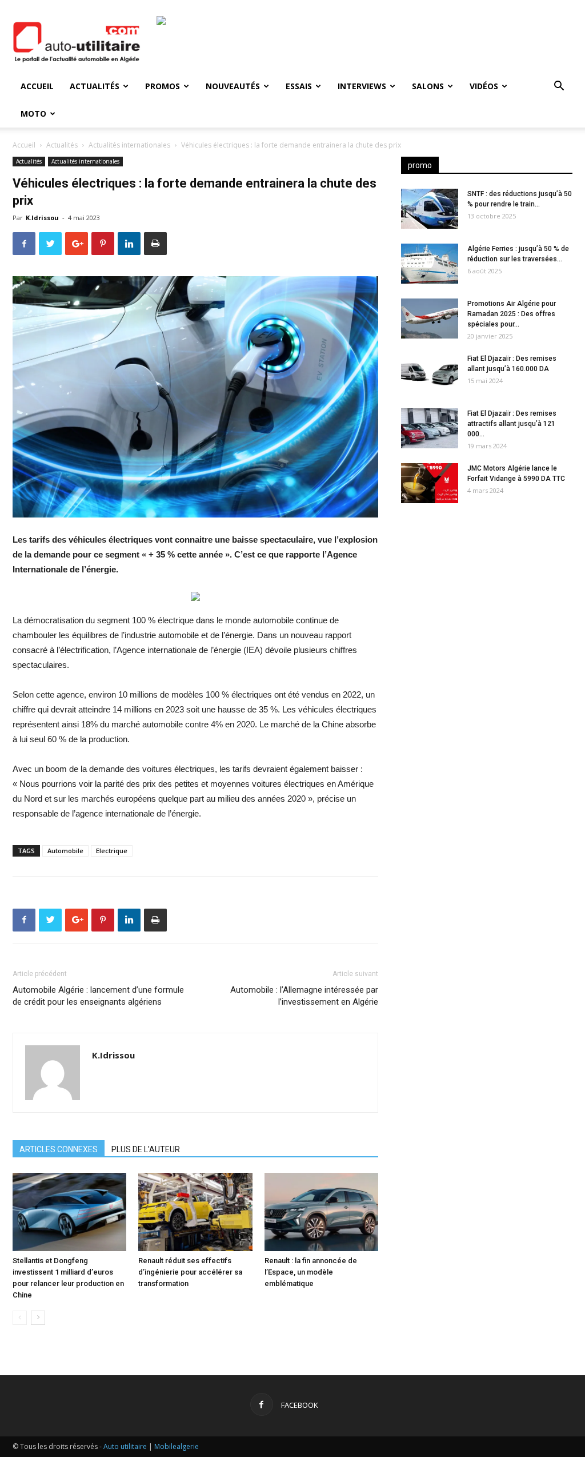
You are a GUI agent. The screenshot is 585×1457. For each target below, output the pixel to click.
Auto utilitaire (125, 1446)
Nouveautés (233, 86)
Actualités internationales (129, 145)
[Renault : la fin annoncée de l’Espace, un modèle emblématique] (321, 1212)
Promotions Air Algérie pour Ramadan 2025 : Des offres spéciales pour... (511, 314)
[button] (558, 87)
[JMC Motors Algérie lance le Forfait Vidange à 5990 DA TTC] (429, 483)
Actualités (94, 86)
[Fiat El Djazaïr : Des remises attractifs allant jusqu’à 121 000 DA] (429, 428)
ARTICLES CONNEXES (58, 1149)
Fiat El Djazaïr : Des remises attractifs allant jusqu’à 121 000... (511, 423)
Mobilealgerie (176, 1446)
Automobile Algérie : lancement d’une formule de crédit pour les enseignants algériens (98, 996)
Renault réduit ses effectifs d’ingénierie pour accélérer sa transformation (190, 1272)
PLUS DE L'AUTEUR (145, 1149)
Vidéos (484, 86)
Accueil (37, 86)
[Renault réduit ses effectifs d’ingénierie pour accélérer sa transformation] (195, 1212)
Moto (33, 113)
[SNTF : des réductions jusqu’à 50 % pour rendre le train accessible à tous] (429, 209)
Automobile (65, 850)
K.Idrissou (42, 217)
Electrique (111, 850)
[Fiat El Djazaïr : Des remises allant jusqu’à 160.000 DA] (429, 373)
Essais (299, 86)
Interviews (362, 86)
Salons (428, 86)
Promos (162, 86)
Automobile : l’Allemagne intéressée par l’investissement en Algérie (304, 996)
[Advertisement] (486, 602)
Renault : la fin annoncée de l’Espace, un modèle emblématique (311, 1272)
